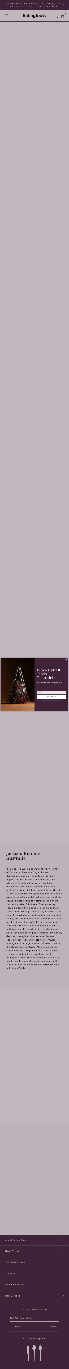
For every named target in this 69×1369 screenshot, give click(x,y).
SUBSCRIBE (51, 697)
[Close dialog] (66, 659)
